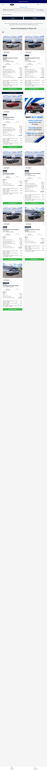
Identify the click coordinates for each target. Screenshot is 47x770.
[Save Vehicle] (21, 52)
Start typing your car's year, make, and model (23, 10)
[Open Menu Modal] (3, 4)
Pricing (7, 63)
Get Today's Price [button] (12, 88)
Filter (35, 18)
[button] (12, 89)
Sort (13, 18)
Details (17, 63)
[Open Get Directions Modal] (38, 4)
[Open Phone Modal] (44, 4)
